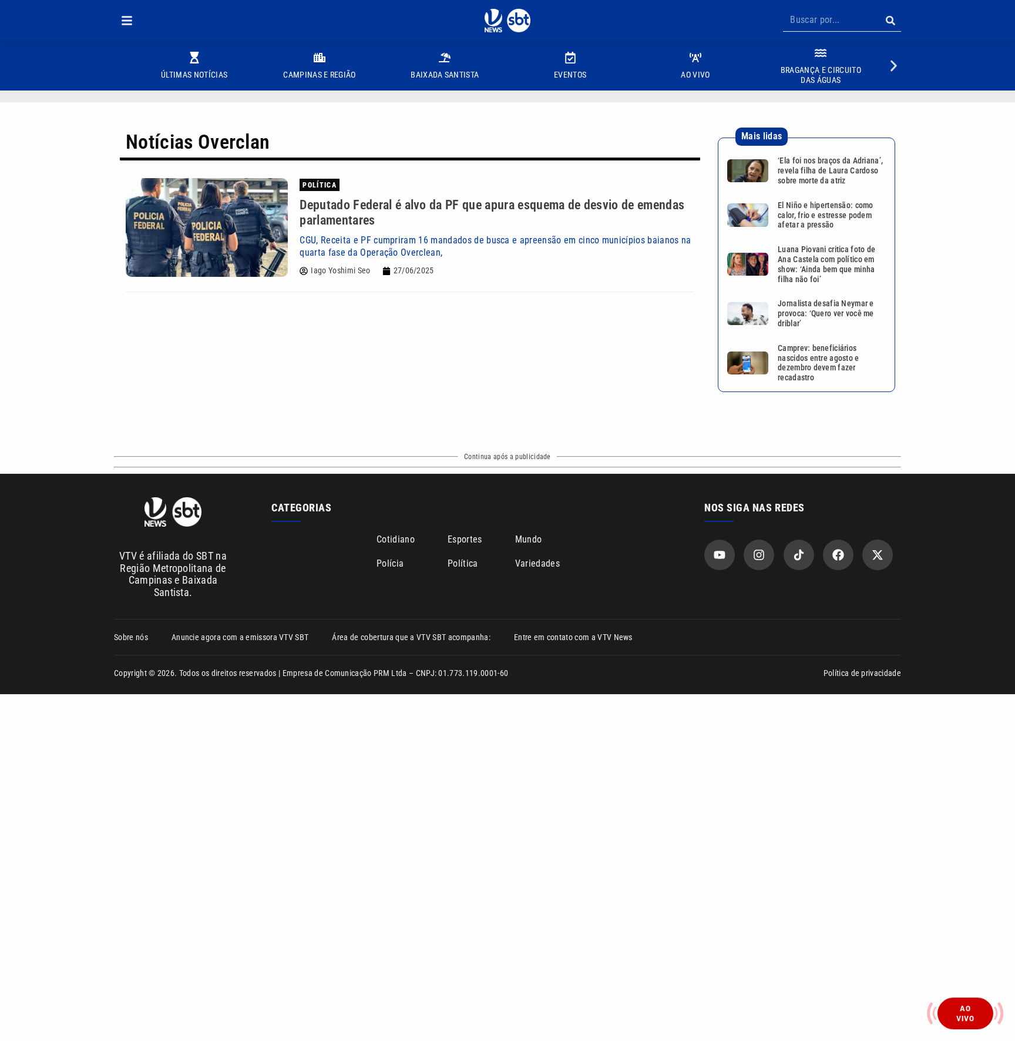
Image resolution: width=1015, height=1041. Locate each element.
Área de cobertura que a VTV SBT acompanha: (411, 637)
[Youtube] (719, 555)
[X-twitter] (877, 555)
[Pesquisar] (890, 20)
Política (463, 563)
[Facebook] (838, 555)
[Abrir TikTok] (799, 555)
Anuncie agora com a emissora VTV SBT (240, 637)
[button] (127, 21)
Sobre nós (131, 637)
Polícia (390, 563)
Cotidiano (396, 539)
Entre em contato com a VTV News (573, 637)
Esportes (465, 539)
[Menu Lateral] (127, 21)
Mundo (528, 539)
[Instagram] (759, 555)
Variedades (537, 563)
